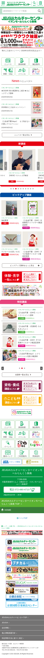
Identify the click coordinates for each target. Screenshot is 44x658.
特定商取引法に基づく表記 (12, 638)
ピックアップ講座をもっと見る (22, 265)
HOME (8, 510)
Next (38, 166)
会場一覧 (12, 526)
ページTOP (23, 518)
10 (33, 188)
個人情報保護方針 (9, 633)
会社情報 (5, 628)
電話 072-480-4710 (19, 489)
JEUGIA (5, 623)
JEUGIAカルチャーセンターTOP (14, 617)
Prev (5, 166)
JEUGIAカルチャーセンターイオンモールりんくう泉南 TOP (21, 502)
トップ (5, 526)
